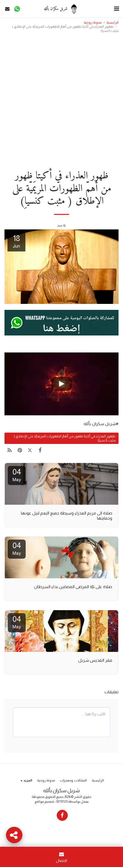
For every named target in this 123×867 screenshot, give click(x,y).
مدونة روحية (93, 22)
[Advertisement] (61, 99)
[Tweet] (30, 450)
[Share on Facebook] (40, 450)
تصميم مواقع (44, 801)
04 (17, 474)
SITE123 (61, 801)
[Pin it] (20, 450)
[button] (116, 8)
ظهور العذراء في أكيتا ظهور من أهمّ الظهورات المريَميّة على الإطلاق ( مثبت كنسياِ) (65, 438)
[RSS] (9, 450)
